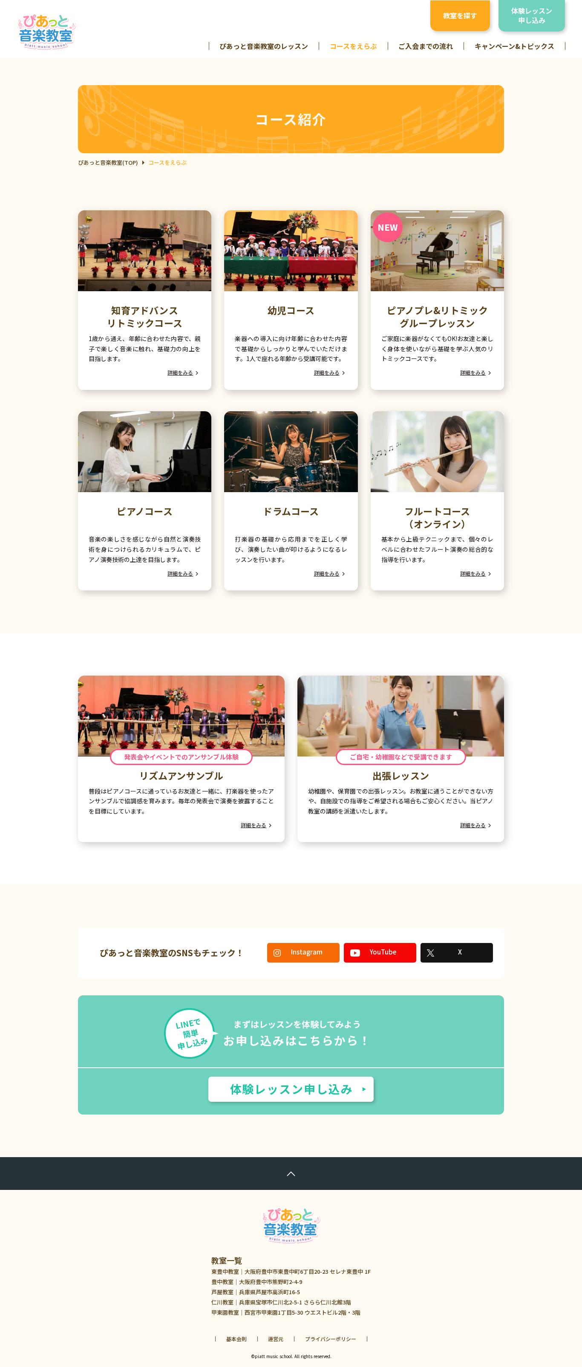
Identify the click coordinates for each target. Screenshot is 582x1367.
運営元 (275, 1338)
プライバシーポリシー (330, 1338)
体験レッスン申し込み (531, 15)
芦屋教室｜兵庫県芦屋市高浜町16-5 (255, 1292)
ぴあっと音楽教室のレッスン (263, 46)
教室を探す (460, 15)
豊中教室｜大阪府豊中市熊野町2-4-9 (256, 1281)
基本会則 (236, 1338)
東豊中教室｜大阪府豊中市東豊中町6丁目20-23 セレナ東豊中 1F (291, 1271)
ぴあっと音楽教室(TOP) (108, 162)
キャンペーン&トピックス (514, 46)
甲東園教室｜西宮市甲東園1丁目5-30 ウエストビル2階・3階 (285, 1312)
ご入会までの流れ (425, 46)
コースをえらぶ (353, 46)
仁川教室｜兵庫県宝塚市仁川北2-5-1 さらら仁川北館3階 (281, 1302)
